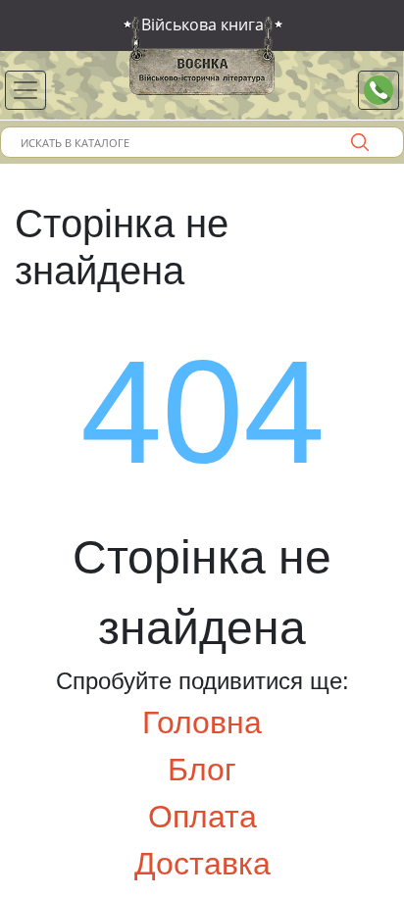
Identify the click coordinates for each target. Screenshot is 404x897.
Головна (202, 722)
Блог (202, 769)
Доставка (202, 863)
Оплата (202, 816)
